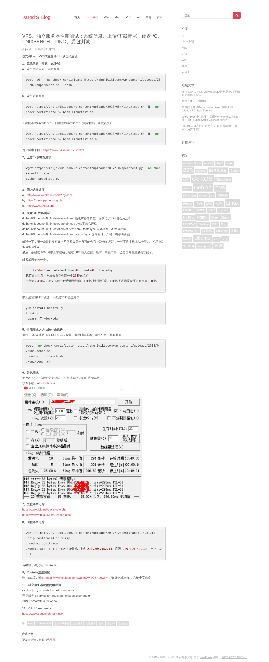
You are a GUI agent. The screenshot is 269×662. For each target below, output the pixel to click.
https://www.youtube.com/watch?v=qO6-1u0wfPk (76, 577)
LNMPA (200, 210)
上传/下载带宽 (61, 623)
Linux (232, 203)
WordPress (206, 657)
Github (222, 195)
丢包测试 (77, 623)
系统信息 (123, 623)
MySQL (188, 217)
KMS (209, 204)
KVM (219, 204)
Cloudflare (223, 179)
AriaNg (229, 163)
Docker (203, 195)
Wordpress (204, 246)
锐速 (218, 246)
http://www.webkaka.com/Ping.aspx (50, 195)
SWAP (187, 239)
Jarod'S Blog (36, 17)
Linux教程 (92, 17)
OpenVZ (189, 224)
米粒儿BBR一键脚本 (194, 101)
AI (138, 17)
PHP (215, 224)
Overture (204, 224)
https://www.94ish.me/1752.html (63, 150)
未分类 (186, 71)
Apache (208, 163)
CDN (185, 180)
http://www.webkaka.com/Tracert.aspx (46, 514)
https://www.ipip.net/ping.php (45, 200)
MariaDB (223, 210)
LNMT (211, 210)
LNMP (187, 210)
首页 (77, 17)
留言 (159, 17)
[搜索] (237, 15)
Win (106, 17)
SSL (234, 230)
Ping (30, 623)
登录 (52, 639)
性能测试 (90, 623)
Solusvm (222, 230)
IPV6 (199, 204)
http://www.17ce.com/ (41, 205)
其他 (148, 17)
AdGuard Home (192, 163)
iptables (187, 204)
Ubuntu (202, 238)
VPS (128, 17)
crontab (186, 188)
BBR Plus (200, 171)
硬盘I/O (111, 623)
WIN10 (188, 246)
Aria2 (219, 163)
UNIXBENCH (44, 623)
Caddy (234, 170)
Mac (117, 17)
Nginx (202, 217)
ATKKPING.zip (46, 383)
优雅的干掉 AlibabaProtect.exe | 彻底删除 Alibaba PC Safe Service (207, 109)
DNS (220, 187)
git (212, 195)
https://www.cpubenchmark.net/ (42, 613)
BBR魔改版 (218, 170)
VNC (216, 239)
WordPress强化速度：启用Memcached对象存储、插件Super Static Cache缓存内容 (210, 118)
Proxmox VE (191, 230)
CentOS (202, 178)
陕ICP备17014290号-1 (234, 657)
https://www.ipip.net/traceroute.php (44, 509)
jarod (28, 49)
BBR (188, 170)
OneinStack (220, 217)
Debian (203, 187)
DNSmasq (189, 195)
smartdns (207, 231)
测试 (101, 623)
